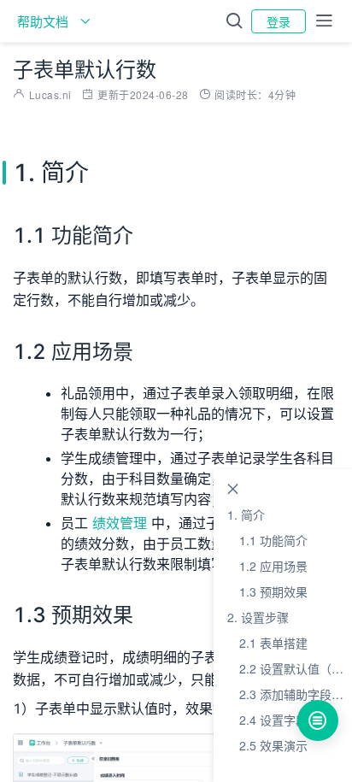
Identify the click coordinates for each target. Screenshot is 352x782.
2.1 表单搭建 (273, 642)
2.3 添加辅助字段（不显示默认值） (295, 694)
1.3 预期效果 (273, 591)
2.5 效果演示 (273, 745)
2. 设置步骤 (258, 617)
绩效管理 (119, 523)
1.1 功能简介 (273, 540)
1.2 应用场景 (273, 565)
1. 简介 (246, 514)
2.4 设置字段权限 (285, 719)
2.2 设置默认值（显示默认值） (295, 668)
